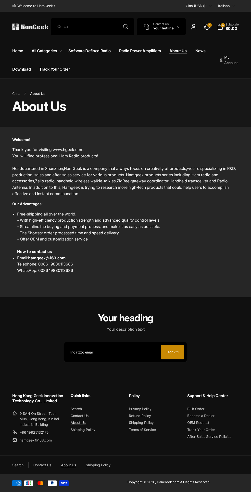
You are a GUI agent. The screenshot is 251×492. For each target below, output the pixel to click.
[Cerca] (126, 27)
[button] (228, 26)
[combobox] (92, 26)
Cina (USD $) (196, 6)
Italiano (224, 6)
